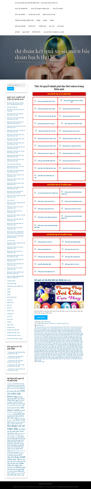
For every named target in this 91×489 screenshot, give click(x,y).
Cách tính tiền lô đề (64, 334)
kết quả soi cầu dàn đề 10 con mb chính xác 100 (16, 147)
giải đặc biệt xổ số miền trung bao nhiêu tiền (56, 353)
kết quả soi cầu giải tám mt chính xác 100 (15, 224)
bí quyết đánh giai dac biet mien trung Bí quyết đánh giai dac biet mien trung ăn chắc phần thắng (58, 329)
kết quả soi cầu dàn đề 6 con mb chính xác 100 (15, 139)
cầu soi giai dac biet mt (60, 341)
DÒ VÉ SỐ (60, 26)
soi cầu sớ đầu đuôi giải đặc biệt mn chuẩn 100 (15, 276)
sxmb (14, 471)
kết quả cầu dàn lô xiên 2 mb (47, 138)
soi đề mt (54, 356)
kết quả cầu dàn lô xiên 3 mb (72, 138)
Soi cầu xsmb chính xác (40, 8)
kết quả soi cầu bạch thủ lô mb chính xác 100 (16, 126)
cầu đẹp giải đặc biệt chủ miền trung (58, 339)
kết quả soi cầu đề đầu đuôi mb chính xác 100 (15, 171)
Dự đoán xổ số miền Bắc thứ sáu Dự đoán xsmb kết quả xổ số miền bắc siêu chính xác (16, 439)
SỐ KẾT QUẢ (36, 32)
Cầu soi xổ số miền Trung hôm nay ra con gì (53, 343)
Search (10, 88)
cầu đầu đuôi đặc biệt (44, 264)
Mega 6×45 (10, 302)
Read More (41, 317)
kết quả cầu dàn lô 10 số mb (71, 153)
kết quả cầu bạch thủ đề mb (71, 109)
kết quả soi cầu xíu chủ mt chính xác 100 (15, 207)
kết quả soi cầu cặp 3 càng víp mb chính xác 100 (16, 131)
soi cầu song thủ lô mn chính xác (48, 193)
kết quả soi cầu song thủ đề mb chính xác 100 (15, 188)
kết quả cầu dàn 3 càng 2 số (46, 153)
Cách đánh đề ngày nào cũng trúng (16, 402)
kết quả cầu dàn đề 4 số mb (71, 116)
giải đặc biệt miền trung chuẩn (51, 349)
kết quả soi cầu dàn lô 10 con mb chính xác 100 (15, 151)
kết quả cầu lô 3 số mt (72, 264)
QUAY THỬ (25, 32)
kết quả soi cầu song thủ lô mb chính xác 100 (16, 196)
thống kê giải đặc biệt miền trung (44, 357)
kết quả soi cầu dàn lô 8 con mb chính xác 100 (15, 167)
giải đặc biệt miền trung (59, 347)
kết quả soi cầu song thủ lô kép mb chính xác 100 (15, 192)
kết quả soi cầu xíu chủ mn (46, 201)
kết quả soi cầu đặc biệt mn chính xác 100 (15, 260)
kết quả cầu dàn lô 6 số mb (47, 131)
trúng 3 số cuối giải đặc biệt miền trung (53, 359)
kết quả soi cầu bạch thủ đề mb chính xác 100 (15, 118)
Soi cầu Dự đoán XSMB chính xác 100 (16, 457)
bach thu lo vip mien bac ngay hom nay (16, 386)
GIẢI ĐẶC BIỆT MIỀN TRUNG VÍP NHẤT (68, 350)
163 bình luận (40, 361)
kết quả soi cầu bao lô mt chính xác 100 (14, 211)
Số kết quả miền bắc (13, 330)
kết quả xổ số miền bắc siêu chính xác (15, 447)
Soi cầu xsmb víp (21, 8)
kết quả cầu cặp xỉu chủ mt (46, 257)
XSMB (38, 20)
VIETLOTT (31, 26)
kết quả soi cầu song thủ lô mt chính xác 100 (16, 203)
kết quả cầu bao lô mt (72, 249)
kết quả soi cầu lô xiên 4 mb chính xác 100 (15, 183)
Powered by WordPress (45, 484)
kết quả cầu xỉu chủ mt (45, 242)
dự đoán (22, 410)
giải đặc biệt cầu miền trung (42, 347)
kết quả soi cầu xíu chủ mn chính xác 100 (15, 247)
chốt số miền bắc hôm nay (16, 393)
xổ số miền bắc (18, 473)
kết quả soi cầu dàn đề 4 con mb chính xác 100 (15, 135)
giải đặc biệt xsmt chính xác (53, 354)
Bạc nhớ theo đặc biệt (14, 388)
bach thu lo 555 (11, 384)
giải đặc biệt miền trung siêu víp (46, 350)
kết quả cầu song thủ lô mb (71, 161)
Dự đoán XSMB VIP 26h (16, 423)
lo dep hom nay (15, 449)
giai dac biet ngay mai (50, 346)
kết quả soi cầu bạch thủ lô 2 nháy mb (15, 110)
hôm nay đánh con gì (14, 445)
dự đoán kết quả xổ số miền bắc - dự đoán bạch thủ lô (53, 323)
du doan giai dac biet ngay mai (46, 344)
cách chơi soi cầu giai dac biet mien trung (49, 333)
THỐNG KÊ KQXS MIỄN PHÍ (24, 20)
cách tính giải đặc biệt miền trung (72, 333)
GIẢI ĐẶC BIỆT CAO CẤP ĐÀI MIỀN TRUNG (69, 346)
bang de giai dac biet (43, 327)
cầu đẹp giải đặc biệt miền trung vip (59, 340)
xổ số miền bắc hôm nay (16, 474)
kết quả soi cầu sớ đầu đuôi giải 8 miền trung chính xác (15, 232)
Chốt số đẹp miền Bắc (15, 398)
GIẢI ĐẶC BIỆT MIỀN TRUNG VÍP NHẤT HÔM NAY (58, 350)
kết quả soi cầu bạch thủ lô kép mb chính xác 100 (15, 122)
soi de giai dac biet (44, 356)
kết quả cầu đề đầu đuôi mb (46, 161)
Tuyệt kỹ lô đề (34, 14)
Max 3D (9, 305)
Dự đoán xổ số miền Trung (15, 443)
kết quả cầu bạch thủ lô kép (46, 109)
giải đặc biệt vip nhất (67, 351)
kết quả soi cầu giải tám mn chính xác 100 (15, 264)
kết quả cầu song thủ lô (72, 257)
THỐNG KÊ (42, 26)
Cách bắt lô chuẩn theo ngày (15, 399)
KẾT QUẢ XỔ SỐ (20, 26)
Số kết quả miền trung (13, 335)
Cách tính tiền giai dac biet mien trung (45, 334)
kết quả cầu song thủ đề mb (47, 116)
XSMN (45, 20)
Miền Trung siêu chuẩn (69, 354)
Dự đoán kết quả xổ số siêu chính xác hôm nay (16, 416)
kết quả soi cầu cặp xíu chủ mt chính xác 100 (16, 215)
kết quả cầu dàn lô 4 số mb (46, 123)
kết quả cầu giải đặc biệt (72, 242)
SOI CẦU (51, 26)
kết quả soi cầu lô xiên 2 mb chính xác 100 (15, 175)
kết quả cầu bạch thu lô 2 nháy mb (73, 101)
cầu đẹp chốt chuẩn (40, 339)
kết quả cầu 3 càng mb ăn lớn (72, 146)
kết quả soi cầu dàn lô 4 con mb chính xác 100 (15, 156)
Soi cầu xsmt (58, 8)
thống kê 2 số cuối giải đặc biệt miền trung (70, 356)
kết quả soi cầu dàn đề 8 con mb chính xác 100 (15, 143)
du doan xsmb (15, 409)
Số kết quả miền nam (13, 332)
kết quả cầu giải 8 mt (44, 249)
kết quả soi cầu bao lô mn (46, 209)
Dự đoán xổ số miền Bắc (16, 427)
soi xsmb (10, 471)
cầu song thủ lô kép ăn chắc (73, 123)
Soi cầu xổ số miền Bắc (15, 469)
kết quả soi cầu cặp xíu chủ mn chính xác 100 (15, 256)
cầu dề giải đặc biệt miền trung (72, 337)
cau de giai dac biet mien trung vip (52, 337)
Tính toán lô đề (49, 14)
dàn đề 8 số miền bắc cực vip (72, 168)
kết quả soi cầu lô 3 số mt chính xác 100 (14, 228)
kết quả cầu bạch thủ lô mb (46, 101)
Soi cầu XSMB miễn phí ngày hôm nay (15, 465)
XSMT (52, 20)
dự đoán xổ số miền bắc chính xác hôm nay (16, 431)
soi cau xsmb (12, 452)
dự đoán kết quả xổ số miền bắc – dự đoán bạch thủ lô (36, 3)
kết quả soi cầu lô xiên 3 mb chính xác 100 (15, 179)
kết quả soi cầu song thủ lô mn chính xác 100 (16, 243)
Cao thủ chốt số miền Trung (63, 336)
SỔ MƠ (17, 32)
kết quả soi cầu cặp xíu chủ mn (47, 217)
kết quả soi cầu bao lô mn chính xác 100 (14, 251)
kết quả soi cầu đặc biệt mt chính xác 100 (52, 280)
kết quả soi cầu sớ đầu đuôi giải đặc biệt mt (15, 236)
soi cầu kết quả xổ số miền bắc (16, 461)
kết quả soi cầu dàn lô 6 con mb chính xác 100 (15, 160)
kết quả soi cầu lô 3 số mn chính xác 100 (15, 268)
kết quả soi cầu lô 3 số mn (73, 209)
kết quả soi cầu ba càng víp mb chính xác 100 (15, 114)
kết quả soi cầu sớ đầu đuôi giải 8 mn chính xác (15, 272)
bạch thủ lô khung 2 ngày (54, 32)
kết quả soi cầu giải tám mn (73, 201)
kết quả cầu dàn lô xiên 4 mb (47, 146)
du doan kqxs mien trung (63, 344)
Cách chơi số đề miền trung (52, 331)
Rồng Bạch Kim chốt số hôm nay (17, 450)
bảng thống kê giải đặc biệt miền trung (61, 327)
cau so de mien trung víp (45, 341)
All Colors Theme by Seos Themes (68, 487)
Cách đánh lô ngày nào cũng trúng (15, 401)
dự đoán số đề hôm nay (16, 421)
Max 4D (9, 308)
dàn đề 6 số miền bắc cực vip (47, 168)
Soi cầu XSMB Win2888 (17, 467)
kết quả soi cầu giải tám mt (46, 271)
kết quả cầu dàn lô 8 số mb (71, 131)
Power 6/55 (10, 310)
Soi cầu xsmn (20, 14)
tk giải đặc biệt (59, 357)
